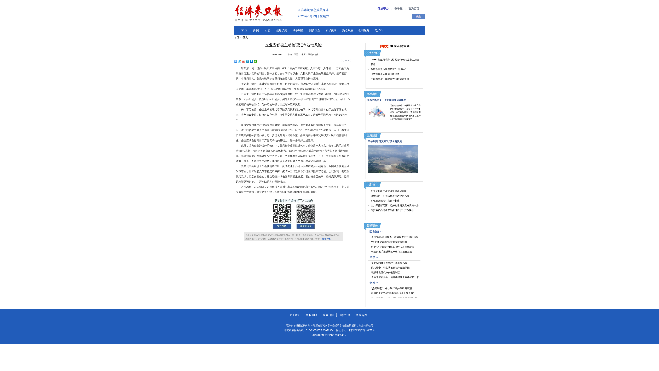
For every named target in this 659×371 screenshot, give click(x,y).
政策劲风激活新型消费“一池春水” (388, 69)
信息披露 (281, 30)
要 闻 (256, 30)
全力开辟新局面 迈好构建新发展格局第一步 (395, 205)
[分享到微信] (255, 61)
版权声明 (311, 315)
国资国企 (314, 30)
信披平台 (383, 8)
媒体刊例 (328, 315)
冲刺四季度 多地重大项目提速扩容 (390, 79)
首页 (236, 37)
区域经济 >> (376, 231)
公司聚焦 (364, 30)
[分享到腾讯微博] (247, 61)
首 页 (244, 30)
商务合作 (361, 315)
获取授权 (326, 239)
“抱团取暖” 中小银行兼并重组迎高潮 (391, 288)
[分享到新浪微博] (243, 61)
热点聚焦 (347, 30)
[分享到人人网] (251, 61)
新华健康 (331, 30)
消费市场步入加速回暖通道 (385, 74)
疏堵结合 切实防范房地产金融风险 (390, 196)
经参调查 (298, 30)
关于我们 (294, 315)
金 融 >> (373, 283)
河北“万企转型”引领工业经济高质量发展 (392, 247)
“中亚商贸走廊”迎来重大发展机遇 (389, 242)
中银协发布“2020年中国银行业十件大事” (392, 293)
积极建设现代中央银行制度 (385, 200)
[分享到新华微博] (239, 61)
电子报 (398, 8)
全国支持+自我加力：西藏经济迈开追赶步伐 (394, 237)
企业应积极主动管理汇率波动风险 (389, 191)
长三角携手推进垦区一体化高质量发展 (391, 251)
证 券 (267, 30)
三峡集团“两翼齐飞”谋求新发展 (385, 141)
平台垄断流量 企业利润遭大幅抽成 (386, 100)
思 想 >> (373, 257)
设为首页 (413, 8)
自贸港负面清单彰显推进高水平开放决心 (392, 210)
